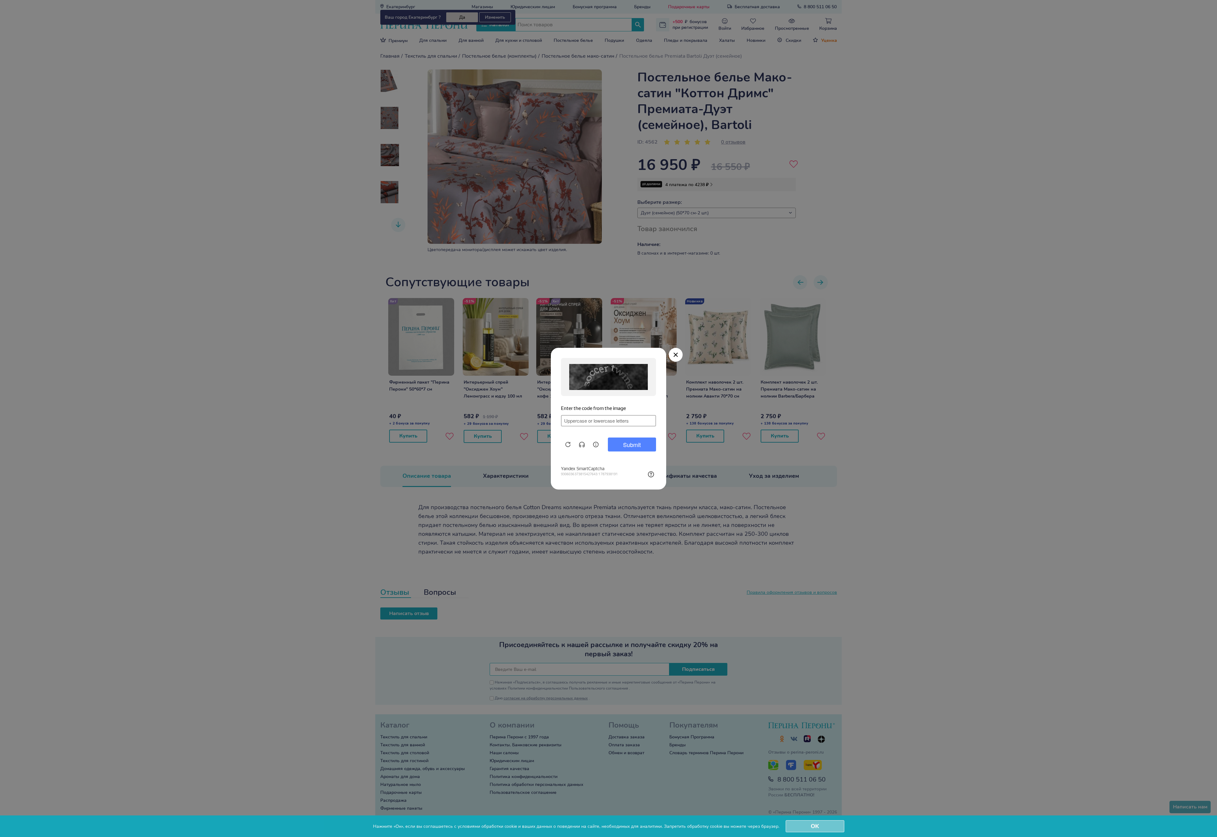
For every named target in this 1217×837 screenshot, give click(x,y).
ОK (815, 826)
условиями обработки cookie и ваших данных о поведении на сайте (528, 826)
